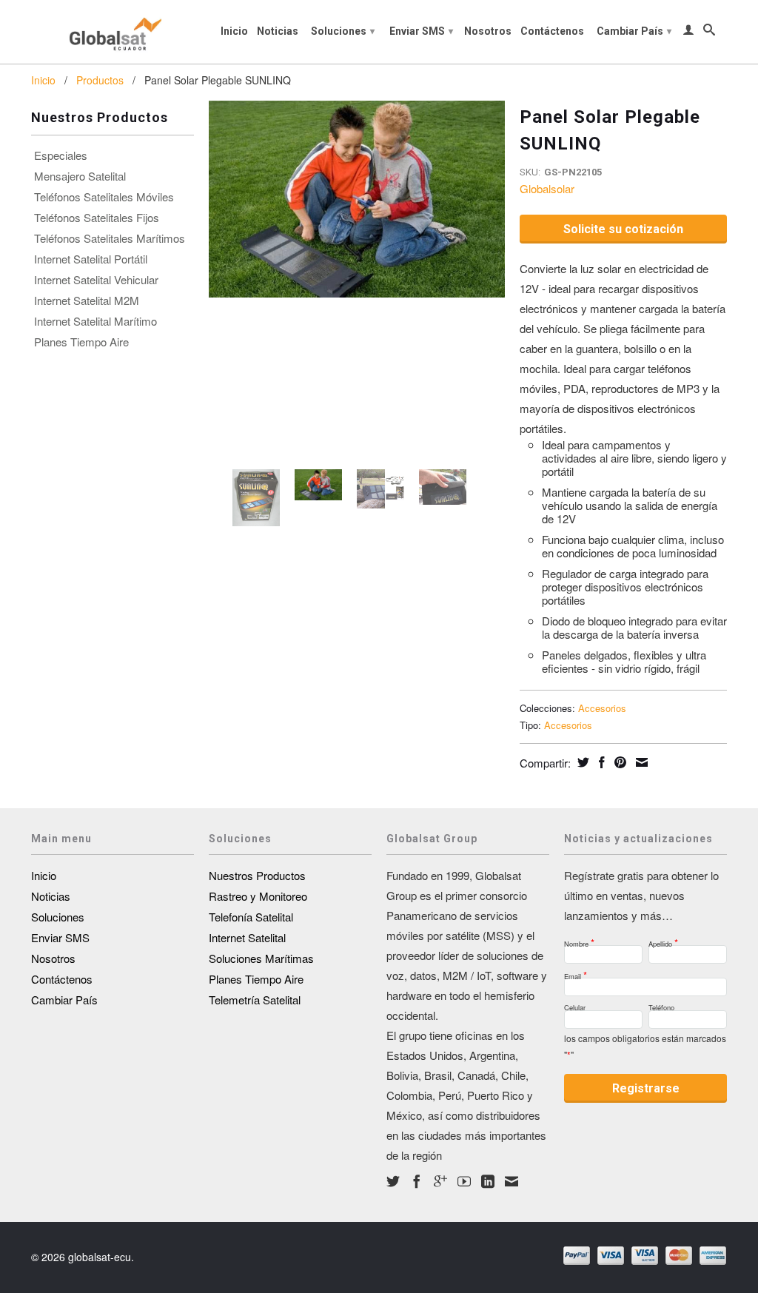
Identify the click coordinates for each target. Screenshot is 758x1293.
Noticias (277, 31)
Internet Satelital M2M (86, 300)
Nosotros (488, 31)
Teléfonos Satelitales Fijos (96, 217)
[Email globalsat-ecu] (511, 1181)
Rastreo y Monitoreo (258, 896)
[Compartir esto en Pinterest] (618, 762)
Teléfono (661, 1005)
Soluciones (343, 31)
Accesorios (602, 708)
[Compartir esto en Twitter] (581, 762)
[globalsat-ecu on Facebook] (416, 1181)
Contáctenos (552, 31)
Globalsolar (547, 188)
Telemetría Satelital (255, 999)
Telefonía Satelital (251, 916)
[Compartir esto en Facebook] (600, 762)
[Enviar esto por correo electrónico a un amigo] (640, 762)
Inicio (234, 31)
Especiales (60, 155)
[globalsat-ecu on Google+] (440, 1181)
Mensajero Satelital (80, 176)
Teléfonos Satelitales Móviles (104, 197)
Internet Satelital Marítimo (95, 321)
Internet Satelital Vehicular (96, 279)
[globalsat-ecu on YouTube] (464, 1181)
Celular (575, 1005)
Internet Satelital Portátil (90, 259)
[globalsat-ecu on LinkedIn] (487, 1181)
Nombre (579, 940)
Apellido (663, 940)
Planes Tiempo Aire (81, 342)
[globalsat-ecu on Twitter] (393, 1181)
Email (575, 972)
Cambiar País (634, 31)
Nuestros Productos (257, 875)
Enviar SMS (421, 31)
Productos (100, 80)
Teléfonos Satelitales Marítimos (109, 238)
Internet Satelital (247, 937)
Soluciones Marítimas (261, 958)
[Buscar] (709, 32)
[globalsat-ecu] (112, 32)
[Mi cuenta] (688, 32)
